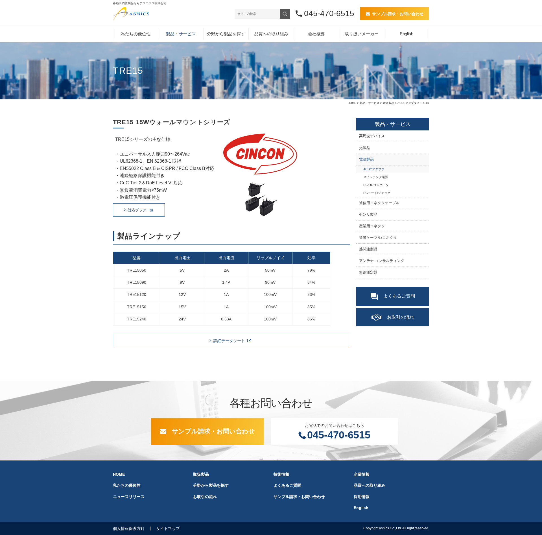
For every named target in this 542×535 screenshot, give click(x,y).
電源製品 (388, 102)
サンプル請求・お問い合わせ (397, 14)
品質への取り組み (271, 33)
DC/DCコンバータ (376, 185)
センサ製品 (368, 215)
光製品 (364, 148)
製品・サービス (181, 33)
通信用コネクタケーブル (379, 203)
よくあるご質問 (399, 296)
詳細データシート (229, 341)
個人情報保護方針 (129, 528)
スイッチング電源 (375, 177)
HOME (352, 102)
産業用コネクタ (372, 226)
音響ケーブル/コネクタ (378, 238)
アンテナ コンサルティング (381, 261)
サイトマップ (168, 528)
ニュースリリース (129, 496)
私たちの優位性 (135, 33)
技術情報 (281, 474)
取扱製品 (201, 474)
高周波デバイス (372, 136)
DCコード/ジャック (376, 193)
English (406, 33)
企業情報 (362, 474)
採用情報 (362, 496)
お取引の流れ (400, 317)
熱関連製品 (368, 249)
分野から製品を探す (226, 33)
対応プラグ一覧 (141, 210)
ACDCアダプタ (407, 102)
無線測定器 (216, 116)
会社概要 (316, 33)
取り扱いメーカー (362, 33)
